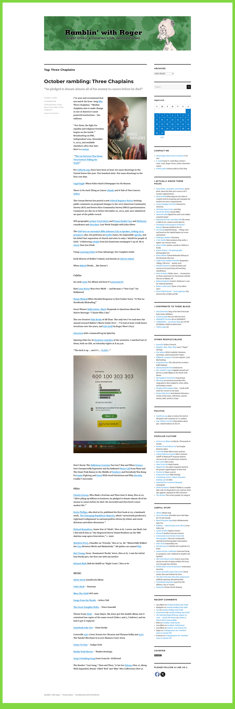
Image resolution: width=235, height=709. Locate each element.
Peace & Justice (162, 273)
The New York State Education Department (172, 577)
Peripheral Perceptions (165, 388)
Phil (139, 546)
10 (162, 120)
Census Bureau (50, 105)
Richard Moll (79, 563)
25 (167, 129)
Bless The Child (80, 593)
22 (188, 124)
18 (167, 124)
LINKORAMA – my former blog (168, 322)
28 (183, 129)
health (109, 235)
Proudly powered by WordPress (87, 695)
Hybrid (83, 265)
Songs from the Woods (84, 600)
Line (79, 546)
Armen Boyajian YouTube (166, 204)
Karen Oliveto (161, 255)
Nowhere (116, 472)
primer (93, 221)
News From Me (162, 464)
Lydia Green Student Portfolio (167, 261)
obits (56, 107)
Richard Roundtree (82, 529)
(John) (76, 194)
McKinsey (141, 221)
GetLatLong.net (162, 546)
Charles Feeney (80, 495)
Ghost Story (79, 580)
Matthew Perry (80, 543)
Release (128, 665)
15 (188, 120)
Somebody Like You (83, 627)
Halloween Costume (100, 465)
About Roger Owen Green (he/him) (169, 156)
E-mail (159, 161)
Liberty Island (127, 259)
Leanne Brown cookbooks (166, 551)
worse (76, 245)
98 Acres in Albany (163, 441)
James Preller (161, 245)
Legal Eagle (78, 183)
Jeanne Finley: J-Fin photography (169, 250)
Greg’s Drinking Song (84, 658)
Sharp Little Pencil (163, 393)
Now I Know (48, 107)
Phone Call (125, 468)
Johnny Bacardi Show (164, 368)
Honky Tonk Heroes (83, 651)
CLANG (104, 350)
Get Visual (160, 230)
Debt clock (160, 544)
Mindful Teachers (163, 266)
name (85, 282)
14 (183, 120)
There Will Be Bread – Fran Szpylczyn (170, 291)
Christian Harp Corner (164, 209)
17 (162, 124)
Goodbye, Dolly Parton (171, 623)
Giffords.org (83, 170)
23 (157, 129)
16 (157, 124)
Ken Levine (160, 462)
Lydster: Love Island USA (177, 628)
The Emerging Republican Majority (97, 515)
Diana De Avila (161, 214)
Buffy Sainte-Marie (97, 309)
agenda (137, 235)
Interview (78, 333)
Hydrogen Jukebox (163, 238)
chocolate (94, 224)
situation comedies (103, 340)
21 (183, 124)
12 (172, 120)
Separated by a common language (169, 482)
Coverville (160, 452)
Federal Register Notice (121, 200)
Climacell (159, 533)
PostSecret (160, 472)
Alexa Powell (161, 196)
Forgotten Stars (162, 363)
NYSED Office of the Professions (168, 567)
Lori (157, 610)
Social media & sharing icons (104, 707)
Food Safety (103, 221)
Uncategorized (50, 101)
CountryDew (161, 613)
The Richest (160, 495)
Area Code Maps (162, 515)
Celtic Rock (78, 586)
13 (178, 120)
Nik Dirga (160, 380)
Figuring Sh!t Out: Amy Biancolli (168, 220)
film (101, 101)
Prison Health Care (122, 221)
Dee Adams (160, 352)
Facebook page (162, 317)
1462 (141, 634)
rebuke (95, 241)
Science (139, 465)
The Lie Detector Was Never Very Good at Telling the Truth (88, 159)
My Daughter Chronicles (165, 378)
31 (162, 133)
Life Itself (108, 326)
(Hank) (110, 190)
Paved (99, 475)
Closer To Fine (80, 645)
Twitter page (161, 327)
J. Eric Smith (161, 240)
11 (167, 120)
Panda (79, 475)
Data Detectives (162, 312)
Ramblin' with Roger (52, 695)
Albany (159, 513)
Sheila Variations (162, 488)
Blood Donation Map (164, 521)
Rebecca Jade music (163, 286)
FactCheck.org (161, 416)
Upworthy (160, 587)
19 (172, 124)
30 (157, 133)
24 (162, 129)
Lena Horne (84, 288)
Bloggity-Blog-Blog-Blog (166, 347)
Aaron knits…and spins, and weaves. (170, 189)
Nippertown (160, 467)
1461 (86, 634)
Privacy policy (161, 169)
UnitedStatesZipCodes (164, 582)
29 (188, 129)
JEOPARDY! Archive (163, 319)
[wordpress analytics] (172, 655)
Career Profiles (162, 531)
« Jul (161, 137)
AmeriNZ (159, 345)
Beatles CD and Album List (166, 446)
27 (178, 129)
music (59, 105)
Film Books (96, 319)
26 (172, 129)
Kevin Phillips (80, 512)
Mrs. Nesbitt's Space (164, 370)
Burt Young (79, 553)
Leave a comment (51, 113)
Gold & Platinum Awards (165, 454)
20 (178, 124)
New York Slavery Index (165, 559)
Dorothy (138, 475)
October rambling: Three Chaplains (89, 81)
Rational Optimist (163, 281)
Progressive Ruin (162, 475)
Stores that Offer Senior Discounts (169, 572)
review (85, 149)
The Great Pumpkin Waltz (86, 607)
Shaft (89, 614)
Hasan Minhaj (80, 299)
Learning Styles (87, 252)
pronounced (117, 282)
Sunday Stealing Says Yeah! (177, 605)
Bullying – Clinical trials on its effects (170, 526)
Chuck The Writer (163, 212)
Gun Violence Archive (164, 421)
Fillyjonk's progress (164, 357)
